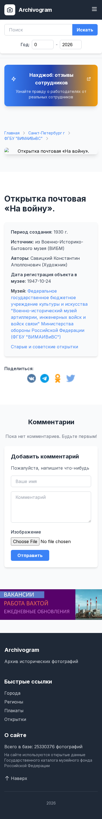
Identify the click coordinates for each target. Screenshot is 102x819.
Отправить (30, 555)
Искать (85, 30)
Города (12, 693)
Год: (25, 44)
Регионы (13, 702)
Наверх (19, 778)
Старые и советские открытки (44, 346)
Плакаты (13, 710)
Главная (12, 133)
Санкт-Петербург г (46, 133)
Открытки (15, 719)
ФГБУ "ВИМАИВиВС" (23, 138)
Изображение (26, 532)
